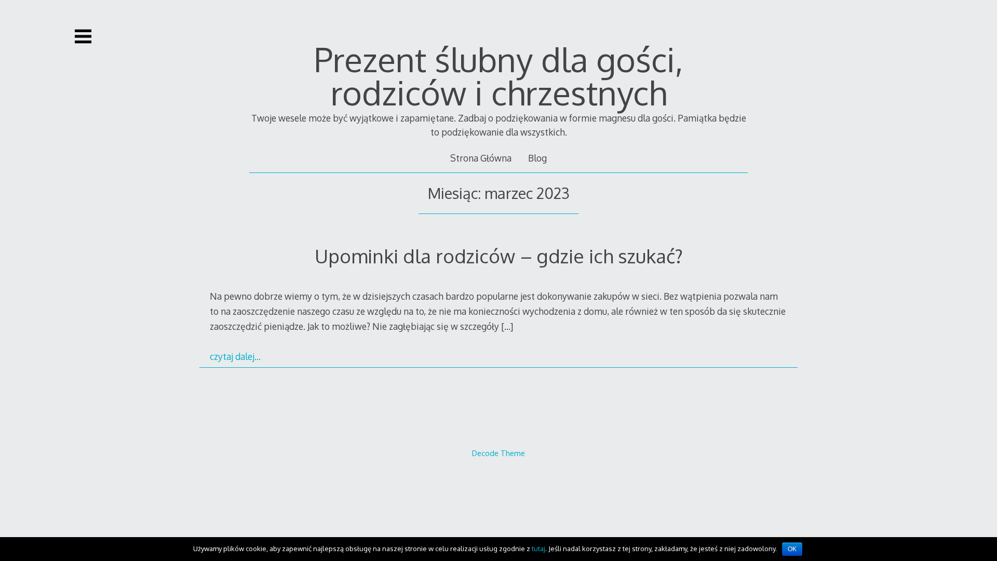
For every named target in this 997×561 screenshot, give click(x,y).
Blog (537, 158)
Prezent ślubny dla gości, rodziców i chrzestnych (498, 75)
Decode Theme (498, 453)
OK (792, 549)
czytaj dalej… (235, 356)
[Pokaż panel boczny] (83, 36)
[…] (507, 326)
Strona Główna (480, 158)
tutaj (538, 548)
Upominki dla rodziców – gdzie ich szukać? (499, 256)
